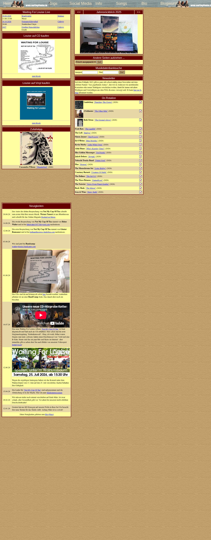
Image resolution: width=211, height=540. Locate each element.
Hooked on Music (48, 217)
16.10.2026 (6, 21)
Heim (7, 3)
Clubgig (61, 21)
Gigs (53, 3)
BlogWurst (49, 414)
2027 (4, 27)
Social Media (76, 3)
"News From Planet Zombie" (97, 184)
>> (138, 12)
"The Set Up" (91, 176)
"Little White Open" (95, 144)
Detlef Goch (17, 344)
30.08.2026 (6, 15)
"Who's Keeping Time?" (95, 148)
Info (98, 3)
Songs (121, 3)
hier (44, 294)
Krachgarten (26, 15)
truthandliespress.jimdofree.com (42, 232)
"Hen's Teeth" (92, 192)
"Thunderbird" (41, 167)
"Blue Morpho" (92, 140)
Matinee (61, 15)
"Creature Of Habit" (99, 172)
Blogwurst (167, 3)
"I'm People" (101, 152)
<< (79, 12)
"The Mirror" (91, 188)
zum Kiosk (36, 76)
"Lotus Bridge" (100, 168)
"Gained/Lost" (97, 180)
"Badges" (87, 132)
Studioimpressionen (54, 392)
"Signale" (91, 156)
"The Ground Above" (102, 120)
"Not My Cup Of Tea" (50, 329)
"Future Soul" (100, 160)
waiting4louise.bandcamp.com (24, 246)
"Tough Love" (93, 136)
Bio (144, 3)
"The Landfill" (90, 128)
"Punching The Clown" (103, 102)
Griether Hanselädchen (31, 27)
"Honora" (83, 164)
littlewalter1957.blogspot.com (38, 224)
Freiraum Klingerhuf (30, 21)
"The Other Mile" (101, 111)
